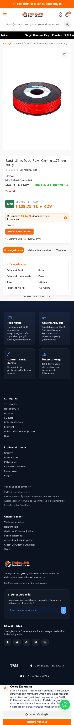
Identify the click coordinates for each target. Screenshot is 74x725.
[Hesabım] (60, 14)
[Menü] (5, 15)
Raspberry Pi (11, 408)
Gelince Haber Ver (19, 231)
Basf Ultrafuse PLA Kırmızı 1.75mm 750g (47, 43)
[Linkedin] (45, 642)
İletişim (8, 549)
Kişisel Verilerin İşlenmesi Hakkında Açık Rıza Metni (31, 496)
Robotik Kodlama (14, 422)
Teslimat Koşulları (14, 522)
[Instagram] (35, 642)
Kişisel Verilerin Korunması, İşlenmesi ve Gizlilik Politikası (34, 500)
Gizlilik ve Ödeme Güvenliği (19, 544)
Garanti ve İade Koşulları (18, 540)
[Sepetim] (67, 14)
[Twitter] (17, 642)
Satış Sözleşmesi (13, 535)
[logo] (32, 14)
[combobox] (37, 24)
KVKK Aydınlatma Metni (17, 492)
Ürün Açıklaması (13, 250)
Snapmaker (10, 470)
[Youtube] (26, 642)
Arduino (8, 413)
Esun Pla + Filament (15, 466)
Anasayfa (7, 43)
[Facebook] (7, 642)
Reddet (47, 700)
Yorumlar (61, 250)
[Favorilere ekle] (64, 54)
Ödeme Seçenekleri (39, 250)
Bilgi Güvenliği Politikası (17, 505)
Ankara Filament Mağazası (19, 431)
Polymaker (10, 461)
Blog (6, 435)
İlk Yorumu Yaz (28, 169)
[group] (37, 99)
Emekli (19, 43)
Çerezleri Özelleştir (37, 714)
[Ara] (67, 24)
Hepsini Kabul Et (37, 721)
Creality (8, 452)
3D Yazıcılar (10, 404)
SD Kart (8, 417)
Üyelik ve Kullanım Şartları (19, 531)
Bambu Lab (11, 457)
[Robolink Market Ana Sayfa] (37, 564)
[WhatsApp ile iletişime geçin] (65, 705)
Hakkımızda (11, 526)
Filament (9, 426)
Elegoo (8, 475)
